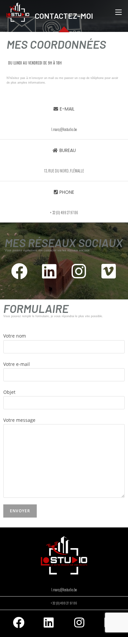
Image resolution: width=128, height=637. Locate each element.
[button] (64, 108)
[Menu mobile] (118, 12)
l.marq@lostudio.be (64, 589)
